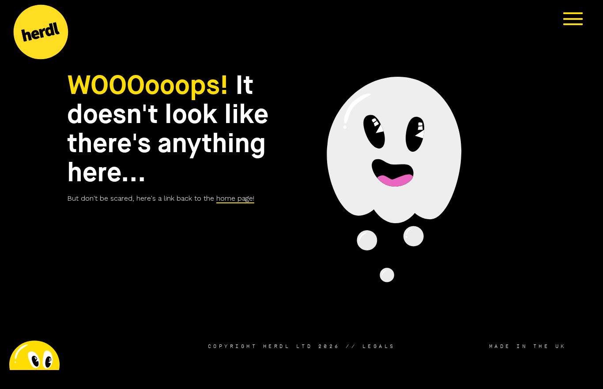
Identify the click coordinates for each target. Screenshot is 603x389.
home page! (235, 198)
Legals (379, 346)
